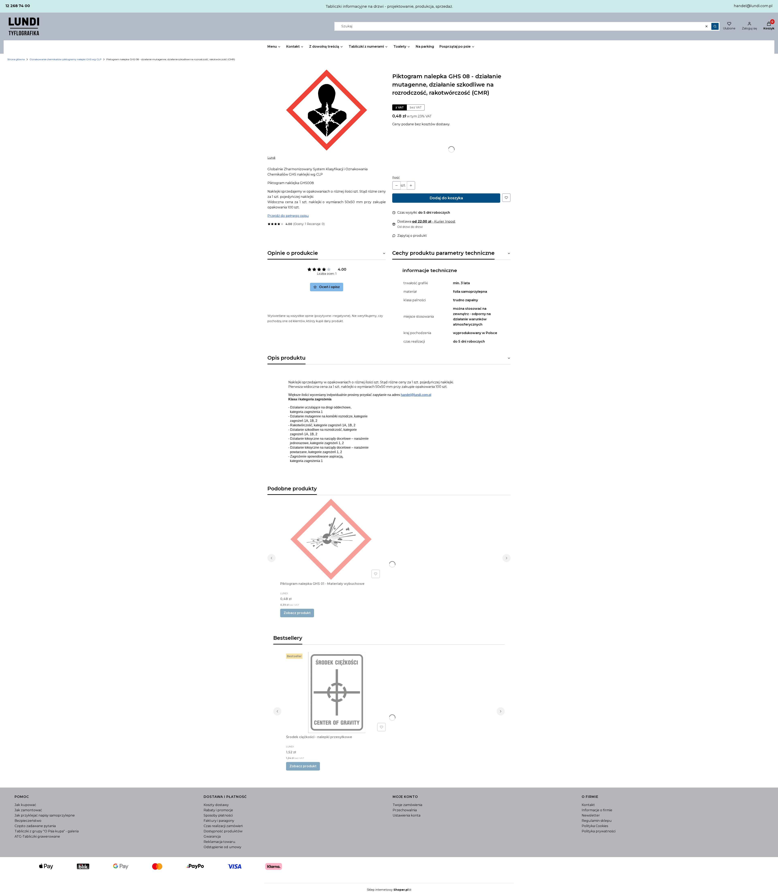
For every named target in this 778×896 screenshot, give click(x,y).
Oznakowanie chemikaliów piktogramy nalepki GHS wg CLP (66, 59)
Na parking (425, 46)
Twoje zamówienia (407, 805)
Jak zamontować (28, 810)
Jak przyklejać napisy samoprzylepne (45, 815)
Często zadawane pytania (35, 826)
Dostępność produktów (223, 831)
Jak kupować (25, 805)
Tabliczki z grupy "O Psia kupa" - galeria (47, 831)
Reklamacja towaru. (220, 842)
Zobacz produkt (297, 613)
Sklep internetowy (387, 890)
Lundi (271, 158)
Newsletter (591, 815)
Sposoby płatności (218, 815)
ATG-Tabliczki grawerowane (37, 836)
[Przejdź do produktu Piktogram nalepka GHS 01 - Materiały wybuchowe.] (331, 539)
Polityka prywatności (599, 831)
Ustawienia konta (406, 815)
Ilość (396, 178)
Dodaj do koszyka (446, 198)
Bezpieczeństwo (28, 821)
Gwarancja (212, 836)
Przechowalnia (405, 810)
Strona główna (16, 59)
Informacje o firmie (597, 810)
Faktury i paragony (219, 821)
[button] (715, 26)
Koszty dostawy (216, 805)
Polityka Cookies (595, 826)
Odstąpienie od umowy (222, 847)
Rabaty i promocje (218, 810)
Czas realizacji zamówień (223, 826)
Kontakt (588, 805)
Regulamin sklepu (597, 821)
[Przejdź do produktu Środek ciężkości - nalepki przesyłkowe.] (336, 692)
